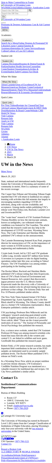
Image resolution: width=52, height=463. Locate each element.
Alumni (27, 7)
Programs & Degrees (11, 24)
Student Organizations (17, 69)
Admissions (26, 24)
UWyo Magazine (29, 90)
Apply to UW (7, 121)
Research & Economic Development (26, 92)
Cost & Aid (37, 24)
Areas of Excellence (24, 84)
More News (6, 171)
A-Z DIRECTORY (10, 452)
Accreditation (7, 455)
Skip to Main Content (11, 2)
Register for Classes (26, 105)
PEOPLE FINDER (31, 452)
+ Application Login (40, 7)
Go (3, 17)
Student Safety (14, 71)
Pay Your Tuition (9, 105)
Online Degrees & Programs (31, 43)
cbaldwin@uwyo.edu (23, 405)
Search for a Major (9, 43)
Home (12, 144)
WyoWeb (5, 7)
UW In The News (15, 149)
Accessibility (40, 460)
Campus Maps (15, 108)
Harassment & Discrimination (20, 460)
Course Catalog (16, 46)
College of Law (15, 51)
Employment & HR (31, 108)
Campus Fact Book (29, 71)
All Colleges (28, 51)
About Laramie (8, 84)
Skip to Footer (27, 2)
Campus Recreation (10, 64)
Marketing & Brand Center (18, 110)
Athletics (20, 7)
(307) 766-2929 (21, 408)
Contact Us (6, 444)
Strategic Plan (15, 90)
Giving (13, 7)
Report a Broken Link (11, 449)
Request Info (7, 118)
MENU (5, 30)
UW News (10, 113)
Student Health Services (19, 66)
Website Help (19, 455)
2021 (9, 152)
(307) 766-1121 (22, 441)
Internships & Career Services (24, 48)
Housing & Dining (27, 64)
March (10, 154)
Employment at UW (22, 458)
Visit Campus (7, 116)
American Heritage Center (21, 87)
